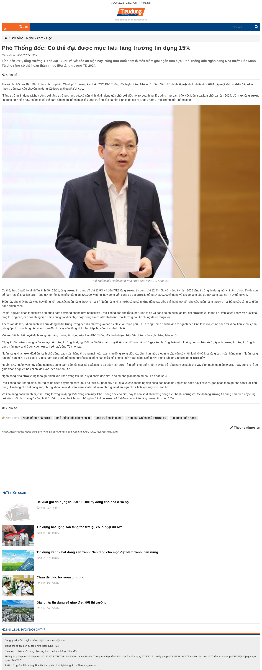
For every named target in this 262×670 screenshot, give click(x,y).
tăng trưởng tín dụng (109, 417)
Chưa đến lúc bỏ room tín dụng (60, 577)
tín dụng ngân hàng (184, 417)
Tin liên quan (16, 493)
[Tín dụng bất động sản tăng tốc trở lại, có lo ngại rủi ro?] (19, 545)
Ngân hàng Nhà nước (36, 417)
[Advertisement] (131, 460)
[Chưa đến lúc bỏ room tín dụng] (19, 595)
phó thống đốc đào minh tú (73, 417)
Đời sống (17, 38)
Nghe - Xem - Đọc (39, 38)
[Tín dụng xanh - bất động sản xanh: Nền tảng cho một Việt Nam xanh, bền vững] (19, 570)
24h (25, 27)
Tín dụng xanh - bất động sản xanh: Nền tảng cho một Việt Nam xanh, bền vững (97, 552)
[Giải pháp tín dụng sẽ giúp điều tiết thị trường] (19, 620)
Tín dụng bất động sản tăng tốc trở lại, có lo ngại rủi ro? (79, 527)
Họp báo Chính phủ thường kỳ (146, 417)
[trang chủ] (131, 16)
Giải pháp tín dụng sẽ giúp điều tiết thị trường (72, 602)
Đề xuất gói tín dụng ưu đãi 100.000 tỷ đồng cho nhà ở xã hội (83, 502)
